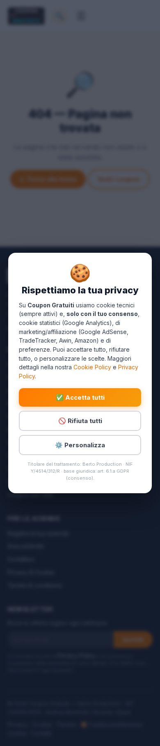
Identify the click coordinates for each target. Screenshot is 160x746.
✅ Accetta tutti (80, 397)
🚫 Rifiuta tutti (80, 421)
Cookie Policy (92, 367)
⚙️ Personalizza (80, 445)
